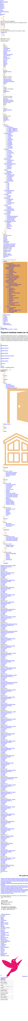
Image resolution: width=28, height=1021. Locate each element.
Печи (8, 227)
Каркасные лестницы (11, 473)
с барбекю (9, 134)
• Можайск (8, 883)
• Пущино (8, 885)
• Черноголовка (17, 887)
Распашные (11, 270)
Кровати (8, 490)
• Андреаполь (7, 888)
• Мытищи (19, 883)
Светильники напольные (12, 496)
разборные (9, 162)
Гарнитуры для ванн (10, 493)
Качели (5, 431)
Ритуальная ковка (13, 311)
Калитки (11, 273)
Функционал (7, 213)
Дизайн (6, 205)
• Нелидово (9, 891)
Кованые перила (12, 279)
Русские (9, 166)
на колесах (9, 178)
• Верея (23, 878)
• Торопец (7, 893)
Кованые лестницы (13, 278)
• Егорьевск (17, 879)
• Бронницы (18, 878)
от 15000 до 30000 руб (12, 128)
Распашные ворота (10, 386)
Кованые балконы (10, 280)
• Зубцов (26, 889)
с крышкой (9, 143)
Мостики (8, 512)
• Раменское (13, 885)
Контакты (5, 320)
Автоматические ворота (11, 387)
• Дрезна (9, 879)
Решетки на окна (10, 545)
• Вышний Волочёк (11, 889)
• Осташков (14, 891)
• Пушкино (3, 885)
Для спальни (9, 486)
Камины (9, 224)
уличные (9, 204)
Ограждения (6, 529)
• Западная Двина (20, 889)
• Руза (25, 885)
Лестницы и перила (5, 927)
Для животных (9, 500)
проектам (3, 23)
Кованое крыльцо (13, 283)
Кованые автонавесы (13, 285)
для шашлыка (10, 199)
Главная (5, 261)
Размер (5, 169)
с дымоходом (10, 135)
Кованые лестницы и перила (12, 277)
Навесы (2, 921)
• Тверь (2, 888)
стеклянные (9, 156)
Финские (9, 168)
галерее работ (4, 32)
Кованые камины (10, 501)
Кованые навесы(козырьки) (15, 284)
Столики (8, 558)
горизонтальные (11, 174)
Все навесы (8, 523)
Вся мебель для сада (10, 508)
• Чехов (23, 887)
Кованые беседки (10, 267)
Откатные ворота (10, 385)
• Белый (16, 888)
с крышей (9, 140)
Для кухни (8, 488)
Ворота (2, 917)
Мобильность (7, 158)
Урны (7, 515)
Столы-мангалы (10, 218)
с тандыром (9, 147)
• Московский (14, 883)
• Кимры (6, 890)
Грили (8, 223)
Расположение (7, 173)
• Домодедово (4, 879)
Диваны (8, 491)
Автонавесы (9, 525)
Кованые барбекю (10, 502)
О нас (4, 322)
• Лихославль (4, 891)
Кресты (7, 554)
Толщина (6, 182)
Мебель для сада (4, 924)
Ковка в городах (9, 329)
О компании (3, 944)
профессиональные (11, 217)
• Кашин (2, 890)
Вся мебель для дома (10, 484)
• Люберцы (3, 883)
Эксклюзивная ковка (5, 941)
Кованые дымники (10, 504)
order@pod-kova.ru (7, 324)
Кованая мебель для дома (14, 266)
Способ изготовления (9, 210)
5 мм (8, 188)
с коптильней (10, 139)
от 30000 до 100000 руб (12, 130)
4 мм (8, 186)
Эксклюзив (11, 312)
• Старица (22, 891)
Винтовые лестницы (11, 474)
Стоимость (6, 126)
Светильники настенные (11, 495)
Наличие (6, 194)
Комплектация (7, 133)
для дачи (9, 201)
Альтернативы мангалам (10, 221)
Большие (9, 171)
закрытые (9, 193)
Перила (7, 476)
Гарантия (5, 319)
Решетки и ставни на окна (15, 309)
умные (8, 214)
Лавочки (8, 555)
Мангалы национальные (10, 163)
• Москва (3, 878)
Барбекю (9, 222)
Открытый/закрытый (9, 190)
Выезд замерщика (5, 947)
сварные (9, 212)
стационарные (10, 160)
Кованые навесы (10, 281)
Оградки (8, 557)
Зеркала (8, 497)
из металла (9, 151)
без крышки (10, 144)
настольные (9, 179)
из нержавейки (10, 152)
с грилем (9, 136)
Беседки (5, 375)
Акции (4, 313)
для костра (9, 200)
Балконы (5, 379)
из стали (9, 154)
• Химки (7, 887)
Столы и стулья (9, 489)
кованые (9, 211)
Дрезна (15, 329)
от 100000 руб (10, 132)
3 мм (8, 185)
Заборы (5, 427)
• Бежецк (12, 888)
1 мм (8, 183)
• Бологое (20, 888)
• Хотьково (11, 887)
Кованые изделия (7, 262)
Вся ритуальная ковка (11, 553)
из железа (9, 150)
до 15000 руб (10, 127)
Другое (7, 306)
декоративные (10, 208)
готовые (9, 196)
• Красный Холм (17, 890)
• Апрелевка (7, 878)
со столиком (10, 146)
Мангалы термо (10, 219)
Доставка (5, 317)
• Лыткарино (8, 882)
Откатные (11, 269)
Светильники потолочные (12, 494)
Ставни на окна (9, 546)
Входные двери (12, 307)
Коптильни (9, 225)
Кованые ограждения (14, 275)
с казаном (9, 138)
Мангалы (8, 286)
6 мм (8, 189)
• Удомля (11, 893)
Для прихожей (9, 485)
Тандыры (9, 228)
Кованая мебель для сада (14, 264)
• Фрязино (3, 887)
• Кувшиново (24, 890)
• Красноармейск (20, 880)
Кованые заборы (10, 274)
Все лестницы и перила (11, 472)
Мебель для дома (4, 922)
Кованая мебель (9, 263)
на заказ (9, 195)
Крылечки (5, 467)
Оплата (5, 316)
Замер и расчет (6, 314)
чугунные (9, 157)
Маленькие (9, 172)
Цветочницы (9, 559)
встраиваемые (10, 180)
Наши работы (6, 323)
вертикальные (10, 175)
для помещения (10, 202)
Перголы (8, 510)
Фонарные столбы (10, 536)
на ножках (9, 177)
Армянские (9, 165)
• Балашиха (13, 878)
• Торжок (3, 893)
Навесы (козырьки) (10, 524)
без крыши (9, 141)
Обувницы (8, 499)
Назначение (7, 197)
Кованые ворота (9, 268)
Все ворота (8, 384)
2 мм (8, 184)
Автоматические (12, 272)
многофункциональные (12, 216)
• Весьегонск (4, 889)
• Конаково (11, 890)
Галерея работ (4, 953)
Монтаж (5, 318)
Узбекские (9, 167)
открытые (9, 191)
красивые (9, 207)
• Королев (7, 880)
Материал (6, 149)
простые (9, 206)
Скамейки (8, 513)
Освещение (11, 308)
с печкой (9, 145)
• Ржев (18, 891)
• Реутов (18, 885)
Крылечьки (3, 938)
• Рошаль (22, 885)
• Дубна (12, 879)
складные (9, 161)
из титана (9, 155)
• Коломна (3, 880)
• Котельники (13, 880)
